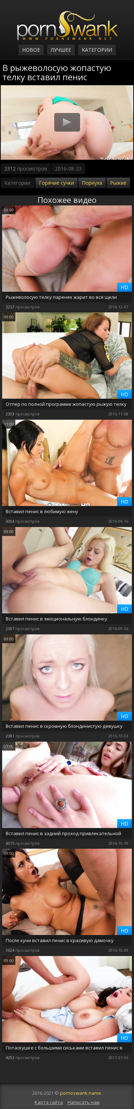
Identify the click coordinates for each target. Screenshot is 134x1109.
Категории (97, 49)
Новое (31, 49)
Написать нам (84, 1102)
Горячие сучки (56, 182)
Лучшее (61, 49)
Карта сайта (49, 1102)
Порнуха (92, 182)
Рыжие (118, 182)
